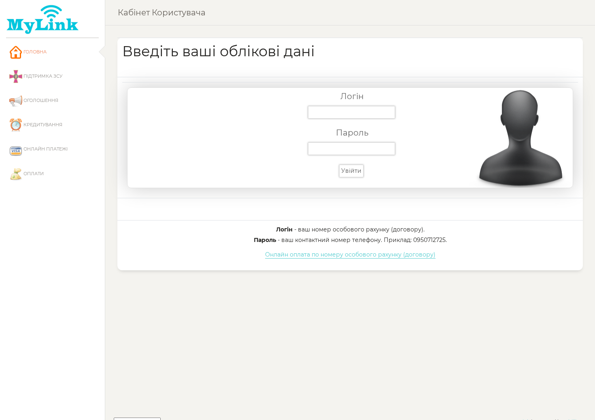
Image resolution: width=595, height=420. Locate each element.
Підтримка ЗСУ (42, 76)
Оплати (33, 173)
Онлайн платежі (45, 149)
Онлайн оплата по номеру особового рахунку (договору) (350, 254)
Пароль (352, 133)
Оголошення (40, 100)
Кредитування (42, 124)
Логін (352, 96)
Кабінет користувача (162, 12)
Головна (34, 52)
